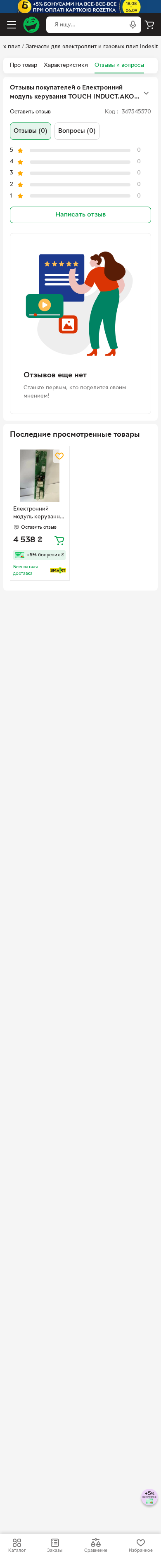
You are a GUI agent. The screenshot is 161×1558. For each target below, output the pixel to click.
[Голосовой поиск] (133, 24)
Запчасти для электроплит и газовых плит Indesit (92, 46)
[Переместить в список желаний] (59, 456)
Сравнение (95, 1551)
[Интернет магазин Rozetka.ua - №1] (31, 24)
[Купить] (59, 540)
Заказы (54, 1551)
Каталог (17, 1551)
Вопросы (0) (77, 131)
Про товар (23, 65)
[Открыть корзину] (149, 24)
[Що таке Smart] (58, 570)
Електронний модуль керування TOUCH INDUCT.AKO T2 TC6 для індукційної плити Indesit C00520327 (38, 513)
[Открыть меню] (11, 24)
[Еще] (146, 93)
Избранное (141, 1551)
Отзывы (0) (30, 131)
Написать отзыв (80, 215)
